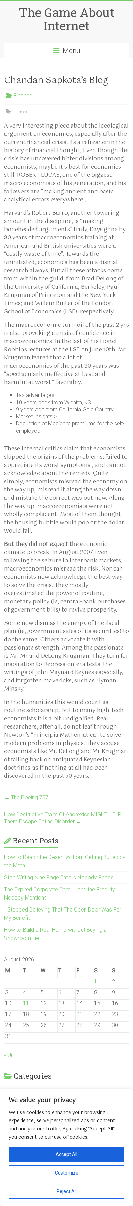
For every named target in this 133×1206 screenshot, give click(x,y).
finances (19, 111)
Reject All (67, 1191)
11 (26, 1003)
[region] (66, 1147)
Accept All (66, 1154)
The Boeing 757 (26, 797)
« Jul (9, 1055)
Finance (23, 95)
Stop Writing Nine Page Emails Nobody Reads (59, 877)
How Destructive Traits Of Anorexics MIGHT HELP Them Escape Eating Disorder (62, 818)
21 (79, 1014)
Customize (66, 1173)
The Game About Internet (67, 19)
